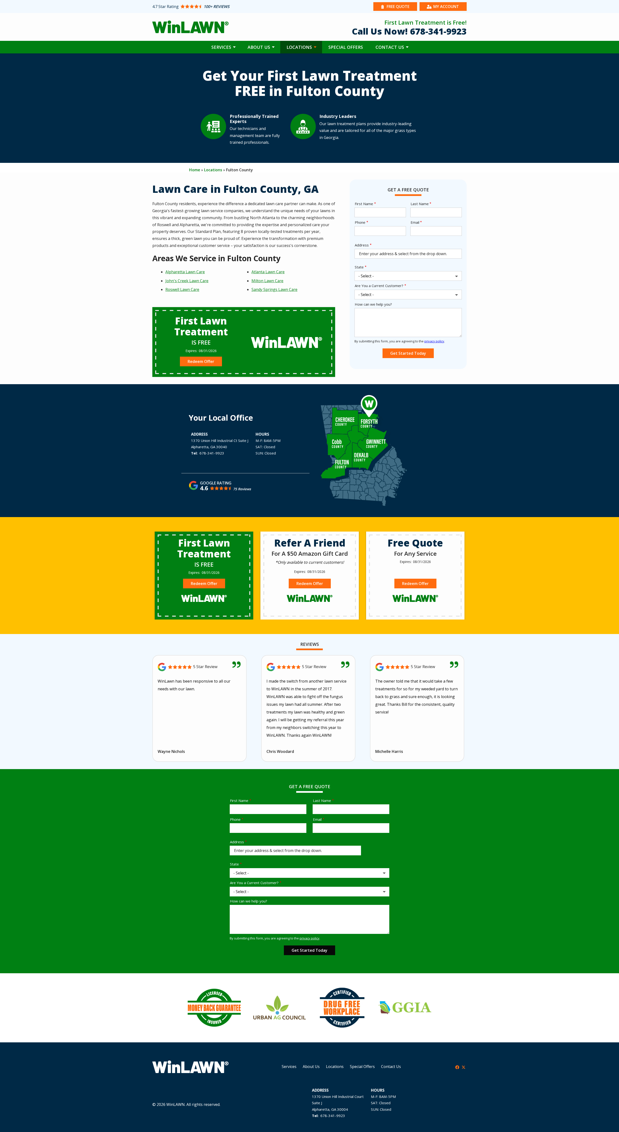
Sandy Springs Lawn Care (274, 289)
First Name (364, 203)
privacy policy (434, 341)
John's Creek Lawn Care (186, 280)
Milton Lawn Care (267, 280)
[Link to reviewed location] (199, 667)
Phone (360, 222)
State (359, 267)
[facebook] (457, 1067)
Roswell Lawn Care (182, 289)
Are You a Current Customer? (379, 285)
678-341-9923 (211, 453)
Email (415, 222)
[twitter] (463, 1067)
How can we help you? (373, 304)
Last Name (420, 203)
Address (362, 245)
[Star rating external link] (231, 6)
